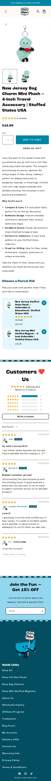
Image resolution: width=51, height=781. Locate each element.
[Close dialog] (48, 376)
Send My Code (37, 399)
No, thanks (38, 404)
